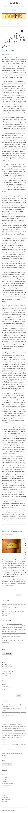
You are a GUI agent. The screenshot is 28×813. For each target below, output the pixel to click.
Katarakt (6, 518)
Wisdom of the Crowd (6, 673)
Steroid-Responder (8, 51)
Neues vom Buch (5, 670)
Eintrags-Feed (5, 686)
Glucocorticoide (13, 516)
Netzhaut (21, 518)
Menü (14, 9)
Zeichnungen (5, 675)
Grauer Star (19, 516)
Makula (10, 518)
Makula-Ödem (15, 518)
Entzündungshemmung (10, 514)
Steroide (18, 520)
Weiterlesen (14, 576)
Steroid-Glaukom (12, 520)
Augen (18, 512)
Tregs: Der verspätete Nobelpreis (14, 624)
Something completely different (9, 671)
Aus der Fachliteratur (6, 664)
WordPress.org (5, 689)
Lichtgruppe (4, 615)
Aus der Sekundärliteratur (7, 666)
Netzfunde (4, 668)
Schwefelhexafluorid (8, 585)
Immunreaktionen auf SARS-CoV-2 (18, 644)
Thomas (3, 640)
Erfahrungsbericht (20, 514)
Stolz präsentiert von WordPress (8, 810)
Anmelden (4, 684)
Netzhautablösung (15, 583)
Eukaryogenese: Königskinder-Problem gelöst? (12, 607)
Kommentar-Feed (6, 688)
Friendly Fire (14, 3)
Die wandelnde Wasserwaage (12, 531)
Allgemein (4, 662)
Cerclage (4, 583)
